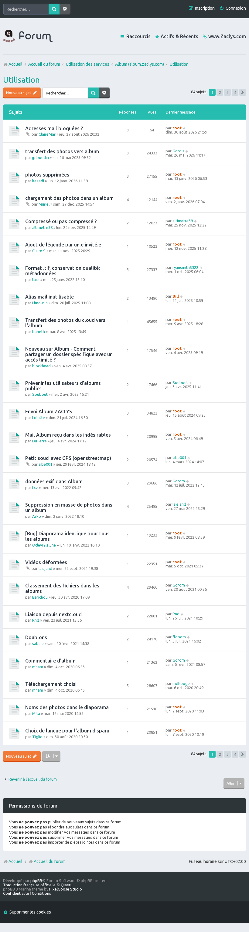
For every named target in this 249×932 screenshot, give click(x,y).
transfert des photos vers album (62, 151)
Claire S (39, 251)
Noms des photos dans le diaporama (67, 707)
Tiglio (37, 737)
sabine (38, 643)
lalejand (179, 504)
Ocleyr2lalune (44, 545)
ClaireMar (47, 134)
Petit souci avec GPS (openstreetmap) (68, 458)
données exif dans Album (54, 481)
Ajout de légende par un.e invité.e (63, 244)
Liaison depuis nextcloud (53, 614)
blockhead (41, 366)
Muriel (44, 204)
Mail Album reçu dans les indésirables (68, 435)
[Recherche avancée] (65, 9)
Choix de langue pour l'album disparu (67, 730)
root (177, 128)
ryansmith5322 (185, 267)
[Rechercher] (54, 9)
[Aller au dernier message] (184, 128)
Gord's (178, 151)
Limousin (40, 303)
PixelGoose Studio (65, 889)
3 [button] (228, 92)
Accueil (15, 861)
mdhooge (181, 683)
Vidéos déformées (46, 562)
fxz (35, 487)
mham (37, 667)
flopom (179, 637)
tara (35, 279)
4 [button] (235, 92)
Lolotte (38, 417)
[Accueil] (28, 36)
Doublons (36, 637)
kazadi (38, 181)
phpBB (36, 880)
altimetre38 (42, 227)
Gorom (178, 481)
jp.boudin (40, 157)
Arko (36, 516)
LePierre (39, 441)
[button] (242, 92)
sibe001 (45, 464)
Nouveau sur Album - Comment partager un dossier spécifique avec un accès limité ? (69, 354)
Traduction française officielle (29, 885)
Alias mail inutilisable (49, 296)
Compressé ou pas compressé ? (61, 221)
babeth (38, 331)
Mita (36, 713)
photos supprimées (47, 174)
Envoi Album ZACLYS (48, 411)
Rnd (35, 620)
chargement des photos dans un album (69, 198)
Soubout (40, 394)
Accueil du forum (50, 861)
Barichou (40, 597)
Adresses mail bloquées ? (54, 128)
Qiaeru (67, 885)
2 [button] (220, 92)
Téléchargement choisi (51, 684)
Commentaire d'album (50, 660)
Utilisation (21, 79)
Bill (175, 296)
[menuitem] (232, 8)
